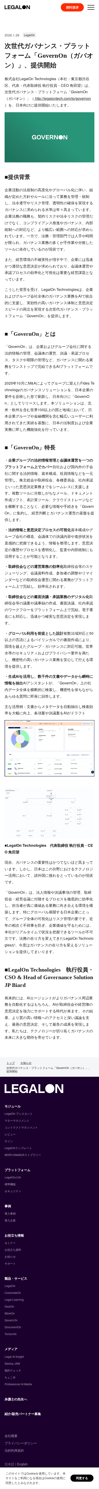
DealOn (9, 1306)
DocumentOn (13, 1327)
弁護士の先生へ (16, 1399)
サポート (10, 1263)
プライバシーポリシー (21, 1443)
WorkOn (10, 1313)
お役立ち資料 (13, 1249)
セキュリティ (13, 1191)
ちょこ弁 (10, 1377)
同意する (82, 1478)
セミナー (10, 1243)
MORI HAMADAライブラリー (23, 1155)
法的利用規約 (14, 1450)
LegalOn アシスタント (19, 1113)
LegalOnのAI (13, 1177)
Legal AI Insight (14, 1356)
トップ (10, 1063)
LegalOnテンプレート (18, 1148)
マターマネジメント (17, 1120)
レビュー (10, 1134)
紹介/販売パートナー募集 (23, 1413)
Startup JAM (12, 1363)
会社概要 (11, 1435)
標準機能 (10, 1184)
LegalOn (10, 1286)
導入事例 (10, 1213)
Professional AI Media (18, 1384)
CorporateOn (13, 1293)
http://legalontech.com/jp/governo (61, 98)
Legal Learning (14, 1299)
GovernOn (11, 1320)
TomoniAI (10, 1334)
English (22, 1464)
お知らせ (26, 1063)
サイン (9, 1141)
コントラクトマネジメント (21, 1127)
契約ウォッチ (13, 1370)
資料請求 (72, 7)
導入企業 (10, 1220)
